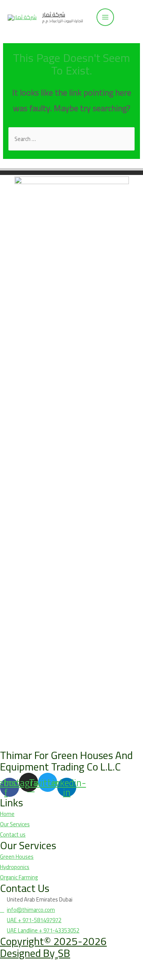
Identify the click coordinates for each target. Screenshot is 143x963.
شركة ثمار (53, 14)
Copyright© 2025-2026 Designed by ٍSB (53, 947)
